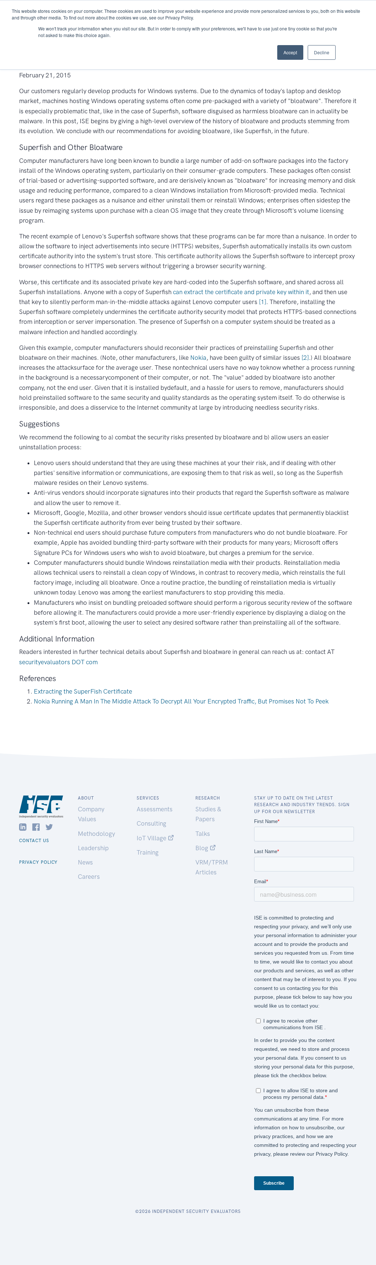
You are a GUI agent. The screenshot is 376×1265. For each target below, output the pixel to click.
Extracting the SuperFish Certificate (83, 691)
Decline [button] (321, 52)
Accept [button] (290, 52)
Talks (202, 833)
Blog (202, 848)
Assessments (155, 809)
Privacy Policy (38, 862)
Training (148, 852)
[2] (305, 357)
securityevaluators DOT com (58, 662)
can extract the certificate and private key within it (240, 292)
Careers (89, 876)
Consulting (151, 823)
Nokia (198, 357)
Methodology (96, 833)
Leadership (93, 848)
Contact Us (34, 840)
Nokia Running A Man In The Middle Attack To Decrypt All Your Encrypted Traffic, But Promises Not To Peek (181, 701)
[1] (262, 302)
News (85, 862)
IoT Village (152, 838)
